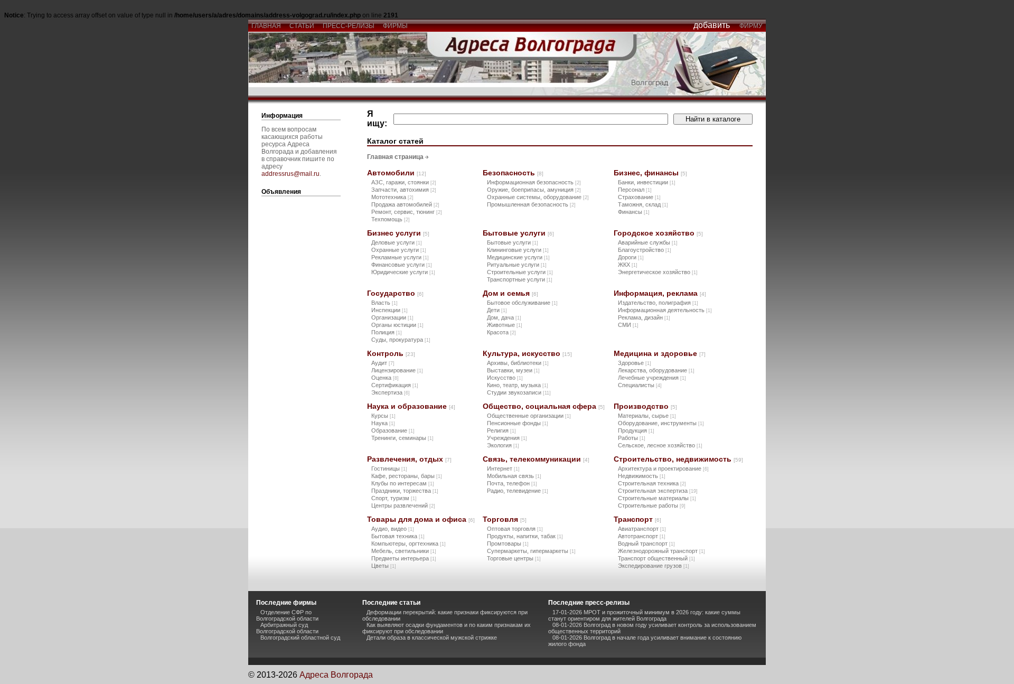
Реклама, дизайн (644, 317)
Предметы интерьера (403, 558)
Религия (501, 430)
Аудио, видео (392, 529)
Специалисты (640, 385)
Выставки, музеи (513, 370)
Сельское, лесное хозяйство (660, 445)
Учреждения (507, 438)
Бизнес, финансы (650, 172)
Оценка (385, 377)
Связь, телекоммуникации (536, 459)
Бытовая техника (398, 536)
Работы (631, 438)
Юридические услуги (403, 272)
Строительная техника (652, 483)
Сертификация (394, 385)
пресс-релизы (349, 26)
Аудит (383, 363)
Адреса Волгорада (336, 674)
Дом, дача (504, 317)
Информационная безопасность (534, 182)
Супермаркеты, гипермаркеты (531, 551)
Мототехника (392, 197)
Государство (395, 293)
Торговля (505, 519)
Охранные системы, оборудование (538, 197)
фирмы (395, 26)
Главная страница (395, 157)
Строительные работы (652, 505)
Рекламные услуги (400, 257)
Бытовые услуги (518, 233)
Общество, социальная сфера (544, 406)
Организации (392, 317)
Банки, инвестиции (646, 182)
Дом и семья (510, 293)
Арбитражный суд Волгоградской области (287, 628)
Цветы (383, 566)
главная (266, 26)
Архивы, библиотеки (518, 363)
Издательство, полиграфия (658, 302)
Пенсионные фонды (517, 423)
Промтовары (508, 543)
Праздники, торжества (404, 491)
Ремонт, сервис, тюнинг (406, 212)
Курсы (383, 416)
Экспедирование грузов (653, 566)
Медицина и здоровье (660, 353)
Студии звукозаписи (519, 392)
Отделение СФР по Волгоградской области (287, 615)
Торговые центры (514, 558)
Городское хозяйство (658, 233)
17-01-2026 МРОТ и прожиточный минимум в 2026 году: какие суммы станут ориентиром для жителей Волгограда (644, 615)
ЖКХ (627, 264)
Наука (383, 423)
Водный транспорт (646, 543)
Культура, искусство (527, 353)
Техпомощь (390, 219)
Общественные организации (529, 416)
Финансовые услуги (401, 264)
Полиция (386, 332)
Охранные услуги (398, 250)
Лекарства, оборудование (656, 370)
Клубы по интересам (402, 483)
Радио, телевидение (517, 491)
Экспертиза (390, 392)
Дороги (631, 257)
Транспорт (637, 519)
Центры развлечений (403, 505)
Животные (504, 325)
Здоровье (634, 363)
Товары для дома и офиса (421, 519)
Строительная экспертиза (658, 491)
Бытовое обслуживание (522, 302)
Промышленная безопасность (531, 204)
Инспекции (389, 310)
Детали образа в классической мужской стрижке (432, 637)
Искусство (505, 377)
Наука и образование (411, 406)
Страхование (639, 197)
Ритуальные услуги (517, 264)
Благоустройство (644, 250)
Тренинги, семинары (402, 438)
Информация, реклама (660, 293)
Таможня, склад (643, 204)
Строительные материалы (657, 498)
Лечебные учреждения (652, 377)
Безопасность (513, 172)
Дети (497, 310)
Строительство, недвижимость (678, 459)
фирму (751, 26)
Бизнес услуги (398, 233)
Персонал (635, 189)
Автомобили (396, 172)
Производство (645, 406)
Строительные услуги (520, 272)
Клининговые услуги (518, 250)
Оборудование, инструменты (661, 423)
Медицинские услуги (518, 257)
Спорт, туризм (394, 498)
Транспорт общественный (656, 558)
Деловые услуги (396, 242)
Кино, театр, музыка (517, 385)
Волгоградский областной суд (300, 637)
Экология (503, 445)
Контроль (391, 353)
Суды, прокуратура (400, 339)
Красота (501, 332)
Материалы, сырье (647, 416)
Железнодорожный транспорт (661, 551)
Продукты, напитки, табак (525, 536)
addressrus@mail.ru (290, 173)
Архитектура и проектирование (663, 468)
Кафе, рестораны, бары (406, 476)
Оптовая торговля (515, 529)
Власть (384, 302)
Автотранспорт (641, 536)
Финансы (634, 212)
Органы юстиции (397, 325)
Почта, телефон (512, 483)
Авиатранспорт (642, 529)
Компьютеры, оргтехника (408, 543)
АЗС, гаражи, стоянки (403, 182)
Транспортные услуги (519, 279)
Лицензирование (397, 370)
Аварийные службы (648, 242)
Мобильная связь (514, 476)
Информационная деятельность (665, 310)
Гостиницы (389, 468)
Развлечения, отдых (409, 459)
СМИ (628, 325)
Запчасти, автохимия (403, 189)
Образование (393, 430)
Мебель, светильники (403, 551)
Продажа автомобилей (405, 204)
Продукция (636, 430)
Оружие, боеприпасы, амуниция (534, 189)
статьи (301, 26)
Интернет (503, 468)
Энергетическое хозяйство (658, 272)
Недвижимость (641, 476)
